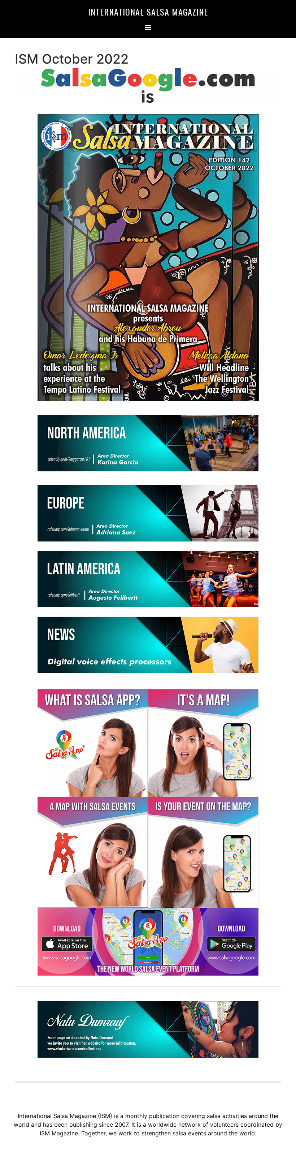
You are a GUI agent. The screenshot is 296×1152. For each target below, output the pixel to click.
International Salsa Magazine (148, 11)
